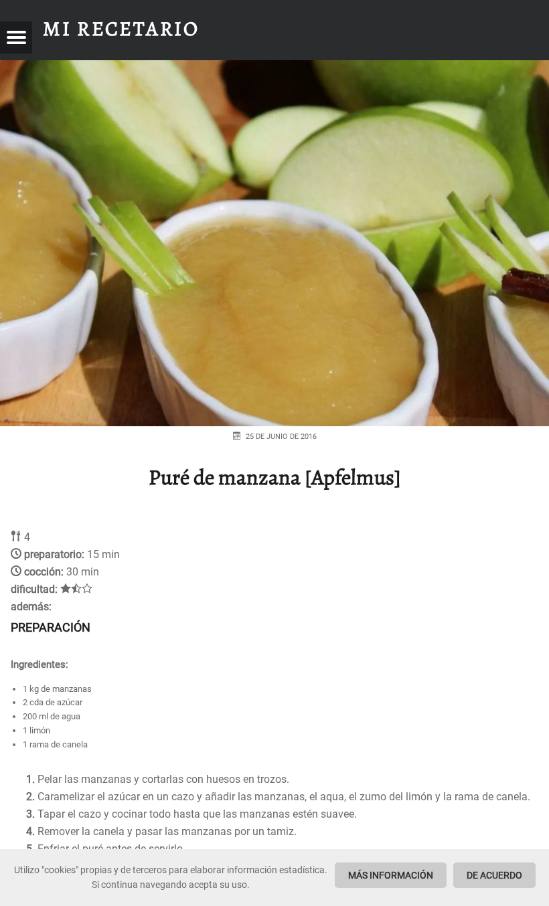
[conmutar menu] (16, 37)
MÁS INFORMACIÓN (390, 875)
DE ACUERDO (494, 875)
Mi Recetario (121, 28)
